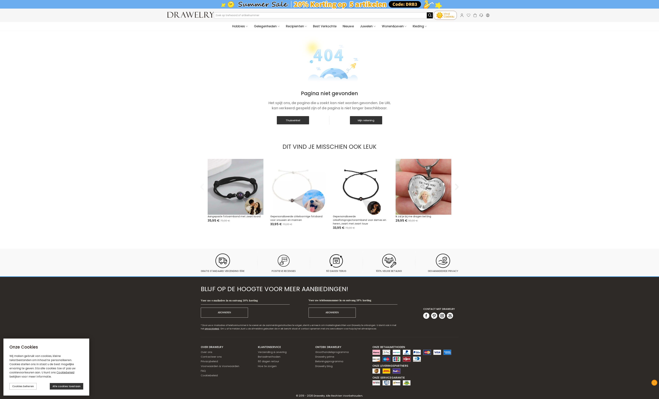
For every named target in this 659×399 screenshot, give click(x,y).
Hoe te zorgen (267, 366)
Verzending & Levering (272, 352)
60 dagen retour (268, 361)
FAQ (203, 371)
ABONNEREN (224, 312)
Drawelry (338, 395)
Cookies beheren (23, 386)
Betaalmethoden (269, 356)
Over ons (206, 352)
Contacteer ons (211, 356)
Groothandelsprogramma (332, 352)
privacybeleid (212, 328)
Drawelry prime (324, 356)
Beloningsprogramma (329, 361)
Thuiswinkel (293, 120)
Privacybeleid (209, 361)
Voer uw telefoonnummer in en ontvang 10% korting (340, 300)
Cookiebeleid (209, 375)
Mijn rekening (366, 120)
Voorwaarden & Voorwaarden (220, 366)
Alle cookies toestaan (66, 386)
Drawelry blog (324, 366)
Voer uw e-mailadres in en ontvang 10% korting (229, 300)
